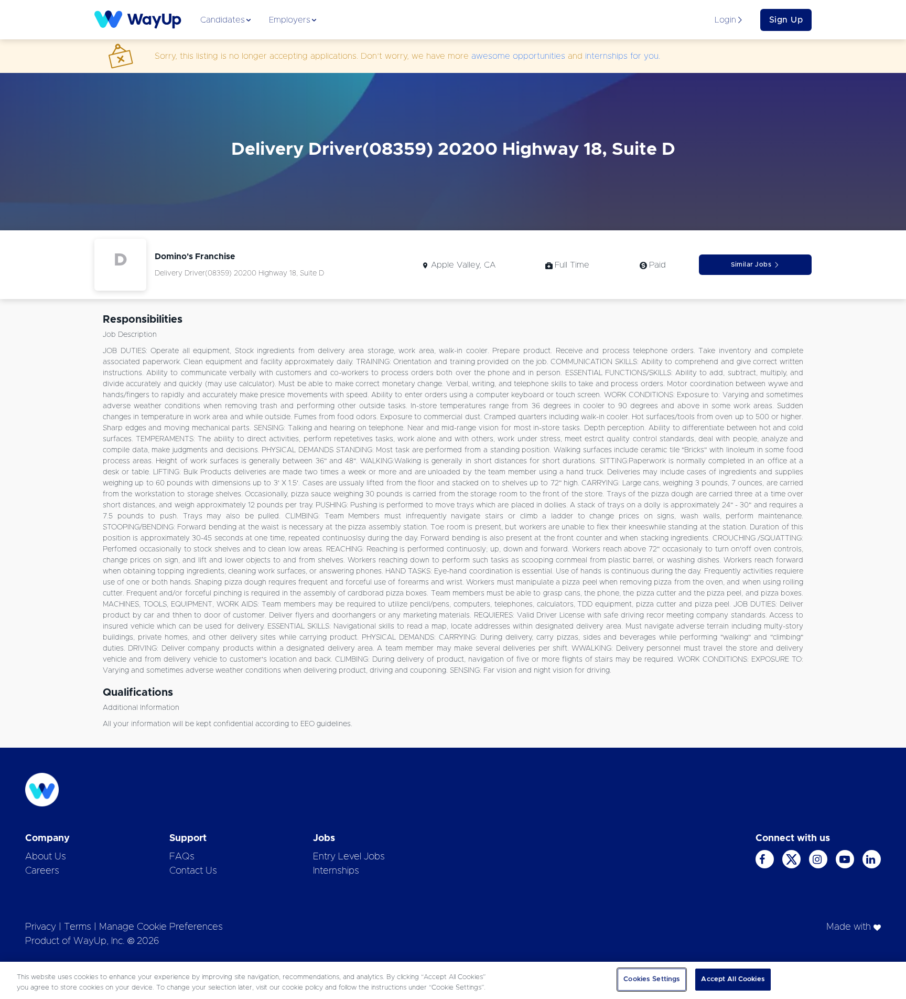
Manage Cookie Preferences (161, 927)
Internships (336, 871)
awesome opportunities (518, 56)
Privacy (40, 927)
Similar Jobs (751, 264)
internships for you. (622, 56)
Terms (77, 927)
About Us (45, 857)
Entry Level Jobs (349, 857)
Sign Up (786, 20)
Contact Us (193, 871)
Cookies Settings (651, 979)
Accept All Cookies (732, 979)
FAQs (182, 857)
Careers (42, 871)
